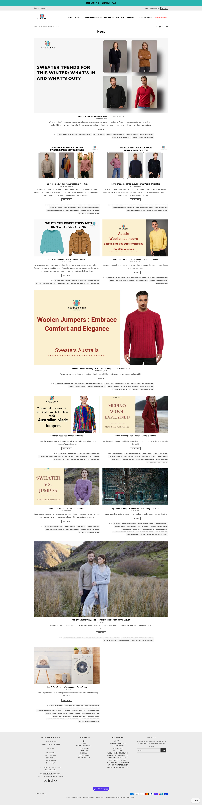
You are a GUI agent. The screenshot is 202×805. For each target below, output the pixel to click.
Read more (101, 129)
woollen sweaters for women (143, 137)
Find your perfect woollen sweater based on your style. (67, 183)
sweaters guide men (148, 456)
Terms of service (120, 797)
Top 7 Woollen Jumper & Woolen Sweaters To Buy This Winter (135, 508)
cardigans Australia (79, 280)
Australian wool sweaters (53, 526)
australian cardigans (62, 280)
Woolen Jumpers (142, 280)
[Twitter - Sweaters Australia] (156, 26)
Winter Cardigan (161, 523)
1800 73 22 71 (47, 774)
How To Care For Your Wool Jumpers (122, 280)
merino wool (108, 384)
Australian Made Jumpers (116, 278)
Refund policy (100, 797)
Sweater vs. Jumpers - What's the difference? (66, 508)
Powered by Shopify (88, 797)
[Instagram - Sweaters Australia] (163, 26)
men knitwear (79, 384)
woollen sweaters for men (121, 137)
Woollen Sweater (70, 207)
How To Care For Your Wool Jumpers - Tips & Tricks (67, 687)
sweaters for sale (85, 134)
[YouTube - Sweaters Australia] (167, 26)
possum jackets (93, 280)
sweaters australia (115, 456)
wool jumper (135, 384)
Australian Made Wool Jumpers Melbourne (66, 435)
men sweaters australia (94, 384)
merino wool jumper (122, 384)
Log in (146, 8)
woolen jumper (147, 384)
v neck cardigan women (146, 523)
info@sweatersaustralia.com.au (53, 776)
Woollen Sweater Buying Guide (88, 207)
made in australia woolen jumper (76, 456)
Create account (154, 8)
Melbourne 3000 (50, 770)
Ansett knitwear (69, 638)
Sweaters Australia (76, 797)
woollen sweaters (146, 134)
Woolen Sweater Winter (77, 386)
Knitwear (117, 523)
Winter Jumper (162, 456)
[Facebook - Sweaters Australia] (159, 26)
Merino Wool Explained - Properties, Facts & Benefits (135, 435)
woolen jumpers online (44, 283)
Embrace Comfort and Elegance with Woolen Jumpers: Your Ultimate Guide (101, 368)
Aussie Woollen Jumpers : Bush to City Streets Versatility (135, 259)
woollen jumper (98, 134)
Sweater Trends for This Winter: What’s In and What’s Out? (101, 116)
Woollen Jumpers (132, 134)
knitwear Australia (129, 523)
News (40, 26)
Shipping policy (131, 797)
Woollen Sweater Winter (55, 210)
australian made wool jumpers (88, 454)
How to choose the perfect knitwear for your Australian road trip (135, 183)
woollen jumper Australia (115, 134)
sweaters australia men (132, 456)
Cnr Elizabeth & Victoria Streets (50, 767)
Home (35, 26)
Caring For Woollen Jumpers (67, 134)
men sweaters (117, 454)
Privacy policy (110, 797)
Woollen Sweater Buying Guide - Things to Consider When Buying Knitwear (101, 619)
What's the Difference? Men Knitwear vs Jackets (66, 259)
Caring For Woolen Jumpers (136, 278)
